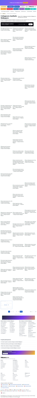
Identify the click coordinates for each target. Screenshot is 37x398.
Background (11, 322)
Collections (2, 362)
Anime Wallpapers (21, 330)
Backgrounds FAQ (15, 375)
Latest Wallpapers (3, 364)
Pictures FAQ (14, 376)
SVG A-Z (2, 377)
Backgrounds (26, 362)
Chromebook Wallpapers (31, 336)
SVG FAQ (14, 377)
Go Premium (4, 6)
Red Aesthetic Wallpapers (32, 326)
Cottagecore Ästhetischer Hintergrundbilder (15, 384)
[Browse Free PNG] (30, 9)
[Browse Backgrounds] (12, 9)
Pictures (26, 363)
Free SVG (26, 364)
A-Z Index (2, 361)
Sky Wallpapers (12, 327)
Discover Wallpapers (3, 363)
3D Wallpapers (3, 326)
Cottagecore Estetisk (26, 384)
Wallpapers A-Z (3, 374)
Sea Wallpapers (15, 371)
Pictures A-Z (2, 376)
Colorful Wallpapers (22, 329)
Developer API (27, 376)
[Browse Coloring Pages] (35, 9)
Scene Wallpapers (3, 329)
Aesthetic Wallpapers (31, 322)
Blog (25, 374)
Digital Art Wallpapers (16, 369)
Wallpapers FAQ (15, 374)
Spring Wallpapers (12, 323)
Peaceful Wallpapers (4, 322)
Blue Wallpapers (15, 370)
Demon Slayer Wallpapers (23, 335)
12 (18, 311)
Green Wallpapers (12, 326)
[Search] (33, 6)
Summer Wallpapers (4, 330)
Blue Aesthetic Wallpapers (32, 323)
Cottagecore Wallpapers (4, 327)
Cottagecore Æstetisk (5, 384)
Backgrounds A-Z (3, 375)
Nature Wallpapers (3, 323)
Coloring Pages (33, 9)
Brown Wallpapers (12, 329)
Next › (21, 311)
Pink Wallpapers (30, 335)
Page (30, 311)
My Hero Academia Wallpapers (22, 334)
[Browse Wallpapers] (5, 9)
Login (23, 6)
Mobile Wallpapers (21, 327)
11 (16, 311)
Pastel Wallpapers (12, 330)
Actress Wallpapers (15, 364)
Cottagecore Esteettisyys (5, 387)
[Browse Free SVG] (24, 9)
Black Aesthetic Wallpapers (32, 332)
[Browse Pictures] (18, 9)
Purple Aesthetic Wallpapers (30, 331)
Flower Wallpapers (15, 361)
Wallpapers (4, 13)
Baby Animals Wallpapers (22, 322)
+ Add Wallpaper (10, 6)
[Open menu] (36, 7)
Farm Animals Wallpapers (23, 323)
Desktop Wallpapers (22, 326)
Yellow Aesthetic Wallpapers (30, 328)
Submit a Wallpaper (27, 375)
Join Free (17, 6)
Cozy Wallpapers (3, 333)
